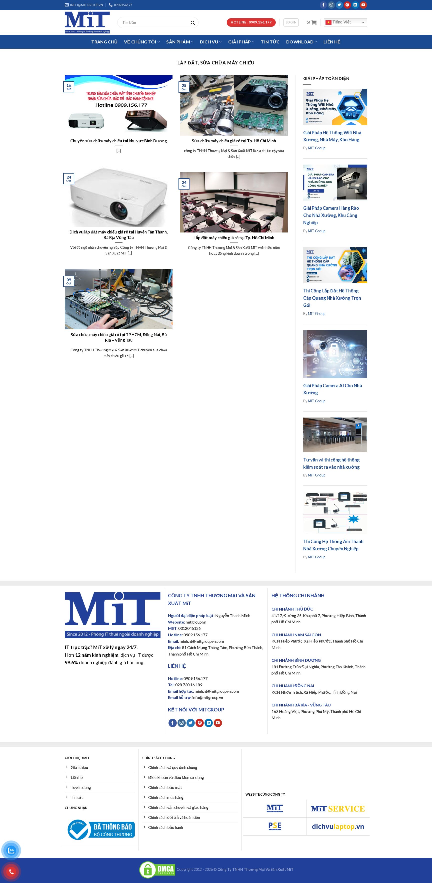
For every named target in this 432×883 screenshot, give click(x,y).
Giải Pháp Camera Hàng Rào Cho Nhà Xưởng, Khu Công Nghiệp (331, 215)
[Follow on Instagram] (331, 5)
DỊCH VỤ (209, 41)
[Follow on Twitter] (339, 5)
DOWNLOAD (300, 41)
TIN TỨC (270, 41)
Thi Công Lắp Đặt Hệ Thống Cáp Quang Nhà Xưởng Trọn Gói (332, 298)
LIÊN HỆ (332, 41)
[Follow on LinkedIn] (355, 5)
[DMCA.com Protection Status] (157, 870)
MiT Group (317, 148)
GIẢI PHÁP (239, 41)
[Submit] (194, 22)
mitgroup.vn (196, 622)
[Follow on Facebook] (323, 5)
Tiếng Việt (341, 22)
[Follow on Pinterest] (347, 5)
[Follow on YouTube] (363, 5)
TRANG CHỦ (104, 41)
